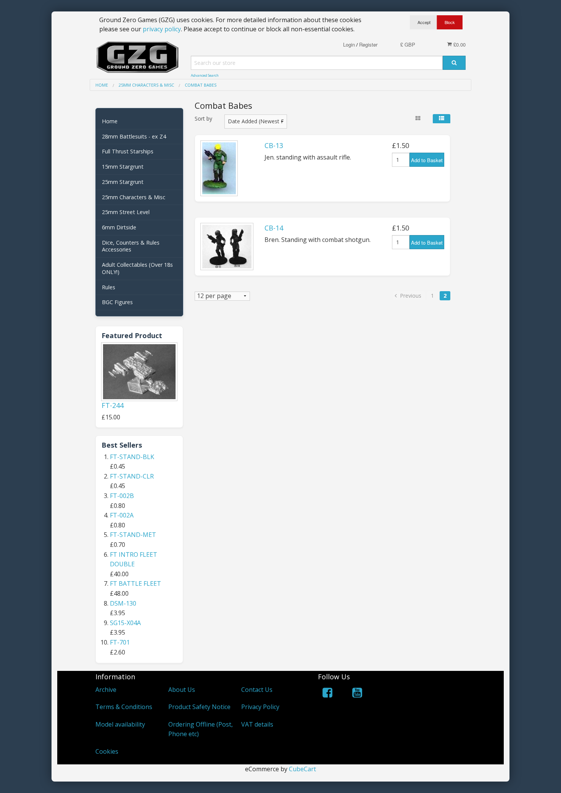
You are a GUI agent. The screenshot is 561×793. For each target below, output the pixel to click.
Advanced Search (205, 75)
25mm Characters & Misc (133, 197)
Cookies (106, 751)
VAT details (257, 724)
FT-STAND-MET (133, 534)
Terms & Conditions (123, 707)
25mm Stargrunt (122, 181)
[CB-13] (219, 168)
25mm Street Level (126, 212)
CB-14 (273, 227)
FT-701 (120, 642)
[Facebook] (327, 694)
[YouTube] (357, 694)
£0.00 (459, 44)
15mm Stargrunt (122, 166)
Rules (108, 287)
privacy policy (162, 29)
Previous (409, 295)
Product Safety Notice (199, 707)
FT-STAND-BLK (132, 457)
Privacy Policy (260, 707)
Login (349, 44)
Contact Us (256, 689)
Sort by (203, 118)
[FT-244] (139, 371)
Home (110, 121)
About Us (181, 689)
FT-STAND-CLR (132, 476)
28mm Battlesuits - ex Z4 (134, 136)
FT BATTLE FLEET (135, 583)
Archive (105, 689)
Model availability (120, 724)
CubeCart (302, 769)
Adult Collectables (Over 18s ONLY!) (137, 268)
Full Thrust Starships (127, 151)
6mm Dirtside (119, 227)
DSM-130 (123, 603)
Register (368, 44)
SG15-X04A (125, 623)
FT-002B (122, 496)
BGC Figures (117, 302)
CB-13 (273, 145)
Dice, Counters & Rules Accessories (131, 246)
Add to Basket (427, 160)
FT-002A (122, 515)
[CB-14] (227, 246)
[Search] (454, 63)
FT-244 (113, 405)
